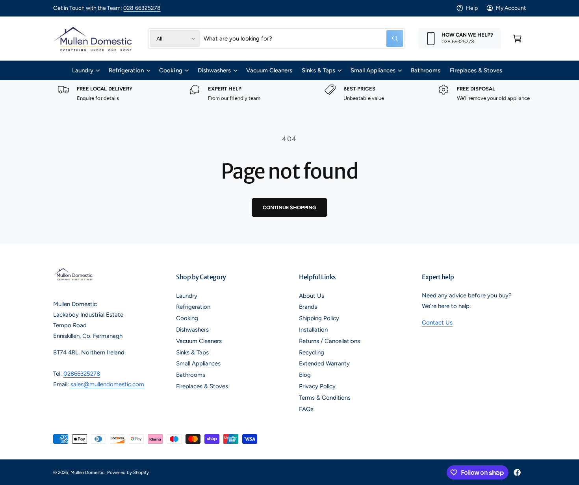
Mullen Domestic (87, 472)
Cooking (170, 70)
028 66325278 (141, 8)
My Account (511, 8)
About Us (311, 295)
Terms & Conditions (325, 397)
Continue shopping (289, 207)
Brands (308, 306)
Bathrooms (190, 374)
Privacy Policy (317, 386)
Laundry (82, 70)
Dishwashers (214, 70)
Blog (305, 374)
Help (472, 8)
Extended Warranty (324, 363)
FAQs (306, 409)
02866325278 (81, 373)
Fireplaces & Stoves (202, 386)
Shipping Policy (319, 318)
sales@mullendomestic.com (107, 384)
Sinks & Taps (318, 70)
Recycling (311, 352)
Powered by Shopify (127, 472)
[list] (289, 93)
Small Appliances (373, 70)
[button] (517, 38)
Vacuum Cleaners (199, 341)
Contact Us (437, 322)
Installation (313, 329)
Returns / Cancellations (329, 341)
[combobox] (303, 38)
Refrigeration (126, 70)
